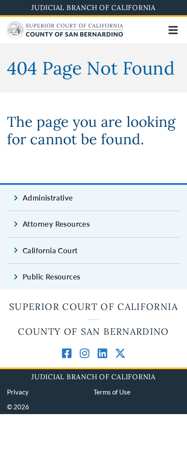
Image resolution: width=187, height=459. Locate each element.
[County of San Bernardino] (65, 35)
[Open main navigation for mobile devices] (173, 30)
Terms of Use (112, 392)
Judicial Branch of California (93, 7)
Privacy (18, 392)
